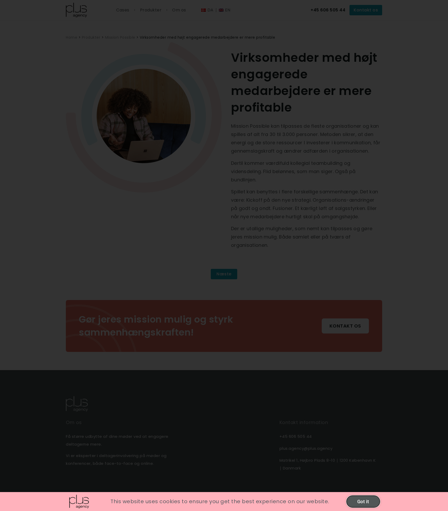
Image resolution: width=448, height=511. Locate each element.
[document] (224, 255)
